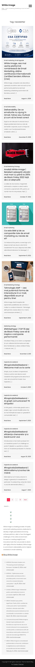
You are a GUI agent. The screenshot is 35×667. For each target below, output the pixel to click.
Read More (7, 98)
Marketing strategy (10, 326)
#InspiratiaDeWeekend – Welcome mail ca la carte (17, 366)
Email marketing (9, 60)
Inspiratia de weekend (11, 362)
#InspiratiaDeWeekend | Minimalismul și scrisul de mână (17, 470)
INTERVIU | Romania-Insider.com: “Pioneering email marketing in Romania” (15, 564)
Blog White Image (11, 555)
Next (25, 500)
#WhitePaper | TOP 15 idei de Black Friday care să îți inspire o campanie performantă (16, 333)
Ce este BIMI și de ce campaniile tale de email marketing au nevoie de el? (16, 234)
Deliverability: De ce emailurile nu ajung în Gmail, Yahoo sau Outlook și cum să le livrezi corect (17, 113)
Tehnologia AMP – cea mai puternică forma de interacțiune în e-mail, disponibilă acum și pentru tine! (16, 293)
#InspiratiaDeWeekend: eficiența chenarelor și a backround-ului (16, 434)
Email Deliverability (10, 107)
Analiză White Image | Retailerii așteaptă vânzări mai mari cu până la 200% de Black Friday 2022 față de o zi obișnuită (17, 174)
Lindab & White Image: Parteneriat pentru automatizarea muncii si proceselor (16, 592)
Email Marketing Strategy (12, 166)
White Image (8, 5)
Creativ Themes (18, 664)
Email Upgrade (19, 60)
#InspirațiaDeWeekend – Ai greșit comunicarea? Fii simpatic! (17, 401)
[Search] (31, 506)
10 (20, 500)
